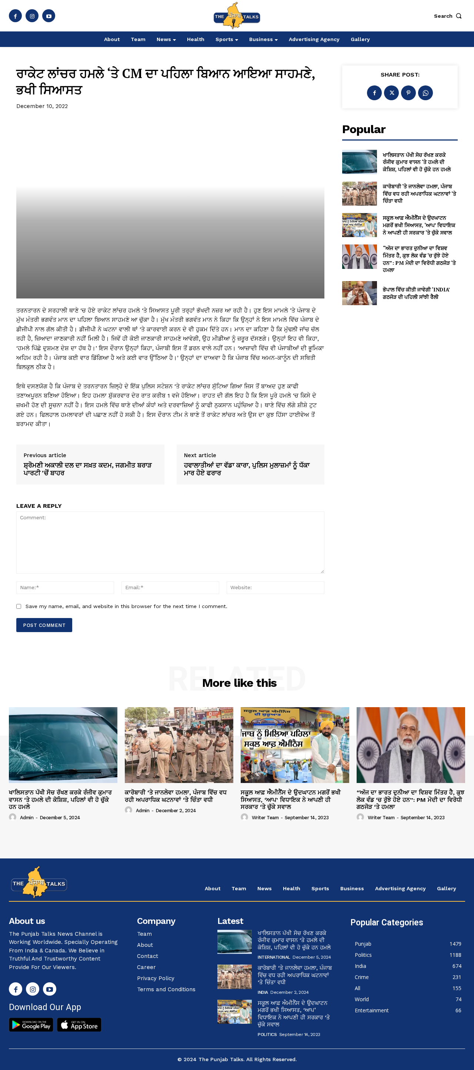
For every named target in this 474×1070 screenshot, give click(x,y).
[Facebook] (15, 15)
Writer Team (265, 817)
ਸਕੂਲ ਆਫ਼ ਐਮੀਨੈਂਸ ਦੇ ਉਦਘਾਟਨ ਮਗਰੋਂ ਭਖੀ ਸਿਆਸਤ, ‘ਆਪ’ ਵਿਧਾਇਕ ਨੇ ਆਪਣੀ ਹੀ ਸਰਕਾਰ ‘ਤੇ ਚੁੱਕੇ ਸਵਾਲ (419, 225)
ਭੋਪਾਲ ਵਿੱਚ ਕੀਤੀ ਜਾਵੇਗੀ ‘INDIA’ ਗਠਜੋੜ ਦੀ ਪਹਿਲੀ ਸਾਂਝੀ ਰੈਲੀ (416, 293)
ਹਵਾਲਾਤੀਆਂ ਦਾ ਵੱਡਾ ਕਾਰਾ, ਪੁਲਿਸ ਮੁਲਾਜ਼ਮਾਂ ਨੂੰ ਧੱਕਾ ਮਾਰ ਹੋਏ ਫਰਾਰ (247, 469)
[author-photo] (14, 817)
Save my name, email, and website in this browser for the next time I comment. (126, 606)
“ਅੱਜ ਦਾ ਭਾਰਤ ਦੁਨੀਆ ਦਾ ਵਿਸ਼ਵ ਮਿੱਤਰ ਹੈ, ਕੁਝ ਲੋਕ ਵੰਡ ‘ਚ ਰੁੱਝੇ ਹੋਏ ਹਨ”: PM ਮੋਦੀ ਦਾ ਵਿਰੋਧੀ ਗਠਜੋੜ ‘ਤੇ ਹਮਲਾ (419, 258)
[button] (449, 16)
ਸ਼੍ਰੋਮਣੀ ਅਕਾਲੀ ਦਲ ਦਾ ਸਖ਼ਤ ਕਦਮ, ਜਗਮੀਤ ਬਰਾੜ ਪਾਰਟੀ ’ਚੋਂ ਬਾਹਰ (88, 469)
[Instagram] (32, 15)
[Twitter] (391, 92)
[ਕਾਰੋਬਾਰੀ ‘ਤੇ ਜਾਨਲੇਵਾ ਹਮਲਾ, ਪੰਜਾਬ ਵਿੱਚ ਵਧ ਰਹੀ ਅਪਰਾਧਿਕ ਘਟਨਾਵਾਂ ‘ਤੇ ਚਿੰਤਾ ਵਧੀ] (359, 194)
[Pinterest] (408, 92)
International (274, 957)
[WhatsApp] (425, 92)
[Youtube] (48, 15)
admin (27, 817)
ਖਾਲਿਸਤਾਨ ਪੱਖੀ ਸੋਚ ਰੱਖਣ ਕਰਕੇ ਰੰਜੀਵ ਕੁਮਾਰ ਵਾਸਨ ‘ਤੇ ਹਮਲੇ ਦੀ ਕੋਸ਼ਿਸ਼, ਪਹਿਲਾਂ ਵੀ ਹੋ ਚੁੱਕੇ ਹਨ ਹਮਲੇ (417, 162)
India (263, 992)
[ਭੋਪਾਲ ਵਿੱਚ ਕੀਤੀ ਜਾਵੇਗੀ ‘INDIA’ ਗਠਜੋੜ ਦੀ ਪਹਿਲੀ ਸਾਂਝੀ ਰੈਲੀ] (359, 293)
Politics (267, 1034)
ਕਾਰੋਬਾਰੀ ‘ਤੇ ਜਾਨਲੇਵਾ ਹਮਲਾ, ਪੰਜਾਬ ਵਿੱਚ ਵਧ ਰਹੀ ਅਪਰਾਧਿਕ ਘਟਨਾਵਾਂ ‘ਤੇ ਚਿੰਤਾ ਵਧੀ (419, 193)
